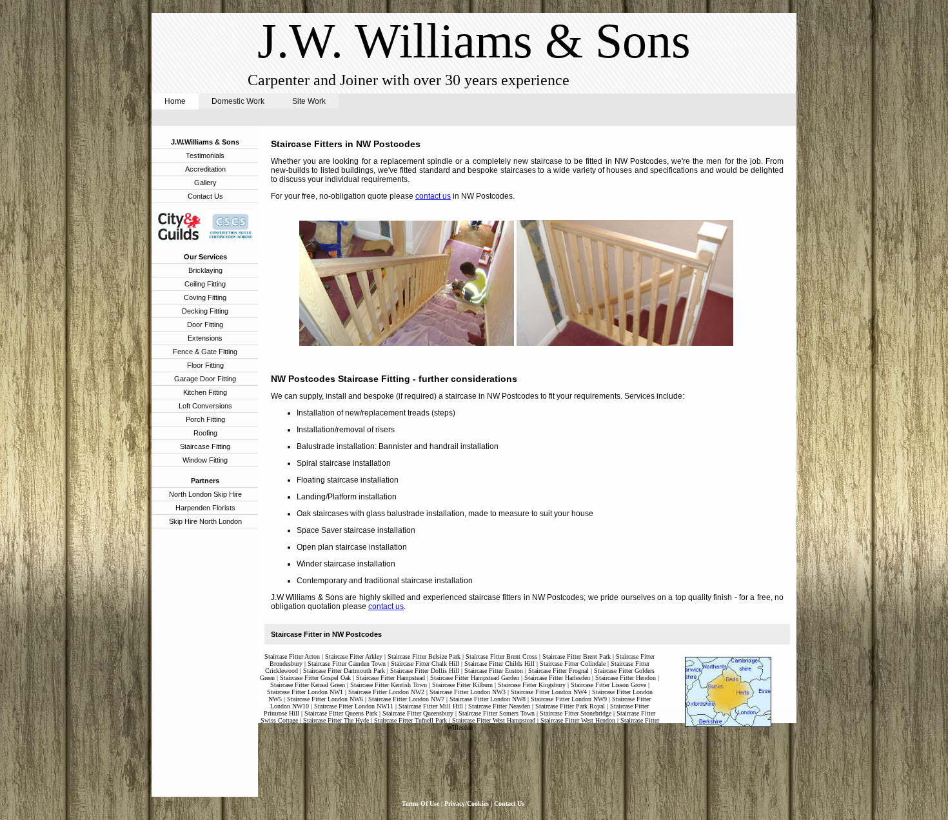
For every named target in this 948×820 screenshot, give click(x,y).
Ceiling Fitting (205, 284)
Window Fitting (205, 460)
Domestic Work (239, 101)
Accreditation (205, 169)
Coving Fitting (205, 297)
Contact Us (205, 196)
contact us (433, 196)
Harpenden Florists (205, 508)
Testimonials (205, 155)
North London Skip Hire (205, 494)
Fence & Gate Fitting (205, 351)
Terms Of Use (420, 803)
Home (175, 101)
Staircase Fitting (205, 446)
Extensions (205, 338)
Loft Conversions (205, 406)
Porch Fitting (205, 419)
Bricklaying (205, 270)
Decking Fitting (205, 311)
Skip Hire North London (205, 521)
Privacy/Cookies (466, 803)
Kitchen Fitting (205, 392)
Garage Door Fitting (205, 379)
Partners (205, 481)
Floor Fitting (205, 365)
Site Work (309, 101)
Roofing (205, 433)
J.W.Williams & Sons (205, 142)
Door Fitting (205, 324)
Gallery (205, 182)
